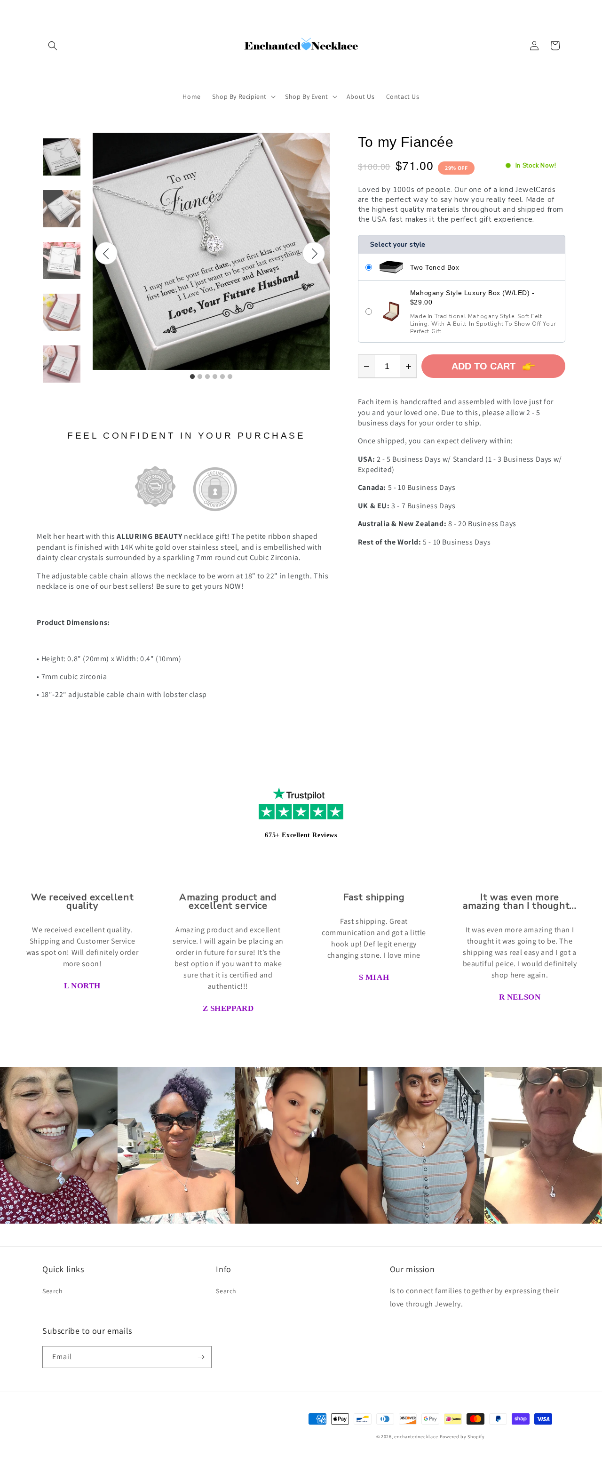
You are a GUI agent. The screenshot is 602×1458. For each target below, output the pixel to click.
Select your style (398, 244)
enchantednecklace (416, 1437)
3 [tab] (207, 377)
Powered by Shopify (462, 1437)
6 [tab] (230, 377)
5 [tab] (222, 377)
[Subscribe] (200, 1357)
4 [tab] (215, 377)
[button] (52, 45)
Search (52, 1291)
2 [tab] (200, 377)
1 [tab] (192, 377)
